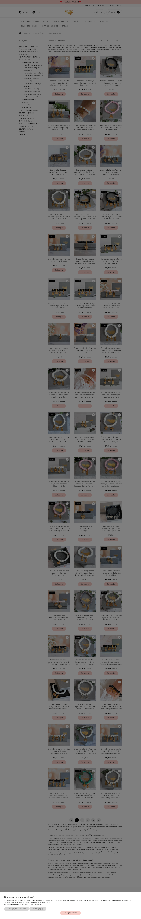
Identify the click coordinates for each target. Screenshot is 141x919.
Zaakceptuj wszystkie (70, 913)
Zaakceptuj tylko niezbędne (16, 909)
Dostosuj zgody (38, 909)
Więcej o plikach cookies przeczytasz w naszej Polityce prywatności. (23, 904)
